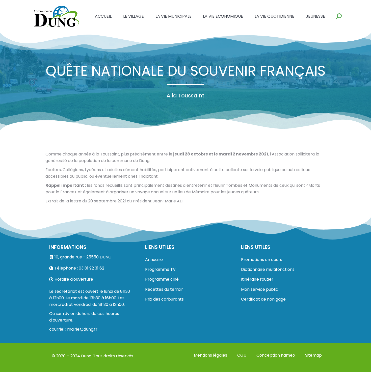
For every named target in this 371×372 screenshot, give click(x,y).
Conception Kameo (275, 355)
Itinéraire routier (257, 279)
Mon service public (259, 289)
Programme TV (160, 269)
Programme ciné (162, 279)
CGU (241, 355)
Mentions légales (210, 355)
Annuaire (154, 259)
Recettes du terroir (164, 289)
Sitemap (313, 355)
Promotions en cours (261, 259)
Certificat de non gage (263, 299)
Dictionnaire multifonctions (268, 269)
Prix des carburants (164, 299)
